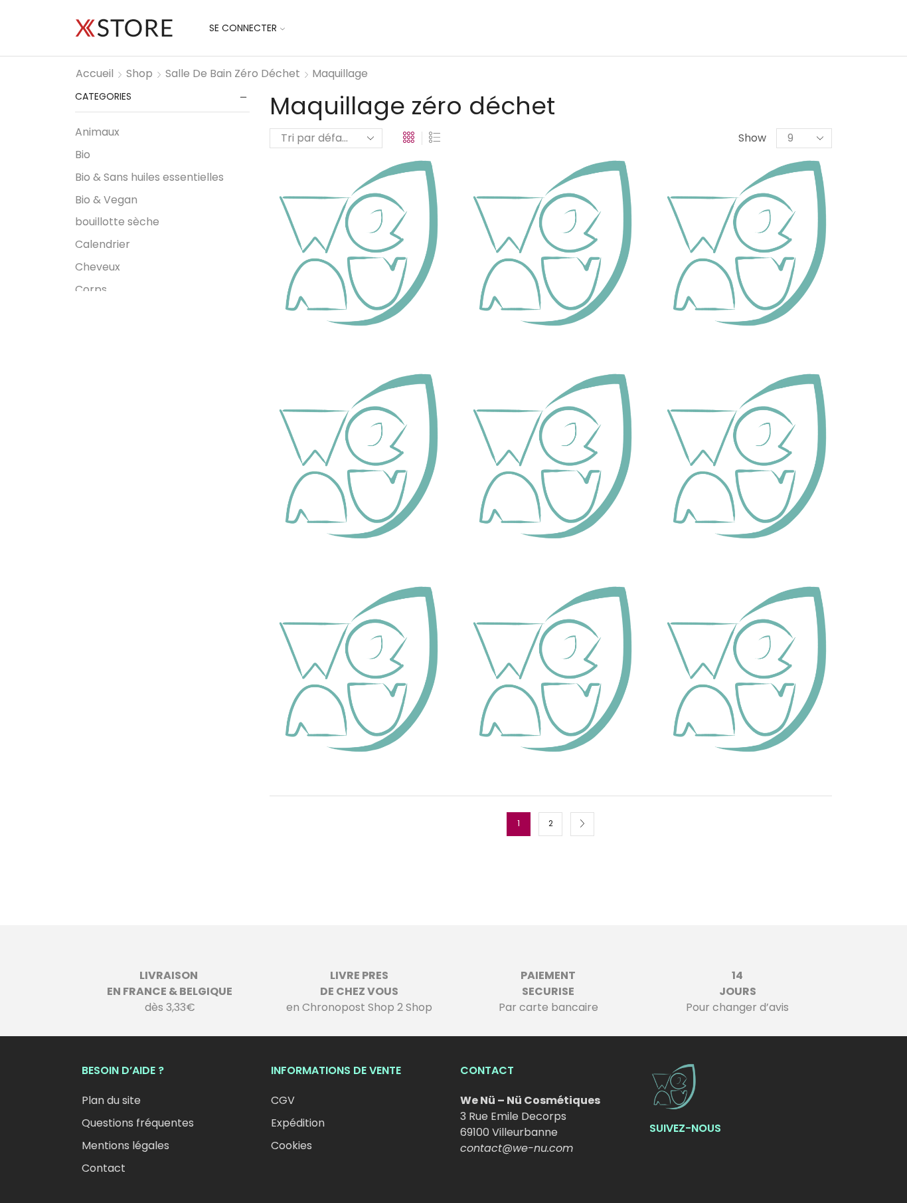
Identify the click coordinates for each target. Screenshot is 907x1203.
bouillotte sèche (117, 221)
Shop (139, 73)
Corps (91, 289)
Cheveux (97, 266)
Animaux (97, 132)
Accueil (95, 73)
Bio (82, 154)
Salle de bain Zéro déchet (232, 73)
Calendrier (102, 244)
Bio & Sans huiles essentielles (149, 177)
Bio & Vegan (106, 199)
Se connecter (243, 28)
